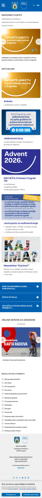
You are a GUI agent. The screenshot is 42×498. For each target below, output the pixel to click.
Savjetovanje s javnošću (13, 416)
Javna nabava (10, 423)
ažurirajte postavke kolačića (28, 489)
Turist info (8, 412)
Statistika (8, 405)
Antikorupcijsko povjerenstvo (15, 394)
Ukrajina (7, 409)
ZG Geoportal (9, 386)
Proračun (8, 390)
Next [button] (39, 42)
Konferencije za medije (11, 19)
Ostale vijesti (7, 25)
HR (38, 5)
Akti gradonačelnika (12, 379)
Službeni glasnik (10, 398)
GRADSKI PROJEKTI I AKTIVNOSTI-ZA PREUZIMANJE (20, 22)
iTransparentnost (11, 401)
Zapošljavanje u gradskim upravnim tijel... (20, 420)
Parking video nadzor (12, 431)
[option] (21, 47)
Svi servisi (21, 324)
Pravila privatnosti (12, 489)
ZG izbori (8, 383)
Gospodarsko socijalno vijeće (15, 427)
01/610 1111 (20, 468)
